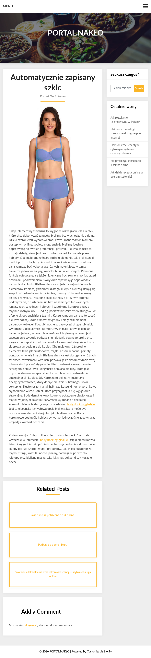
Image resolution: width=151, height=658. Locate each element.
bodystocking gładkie (81, 404)
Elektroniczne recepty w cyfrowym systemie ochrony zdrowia (124, 149)
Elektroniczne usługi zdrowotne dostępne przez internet (126, 133)
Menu (8, 6)
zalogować (30, 625)
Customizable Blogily (99, 651)
